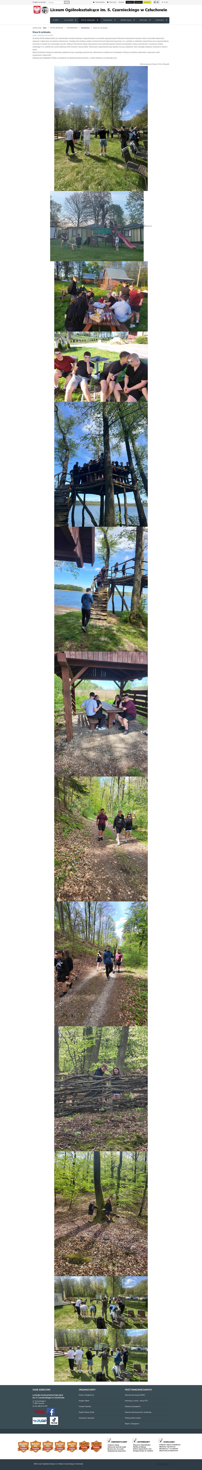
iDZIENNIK (107, 20)
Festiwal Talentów (85, 1406)
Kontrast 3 (147, 2)
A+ (167, 2)
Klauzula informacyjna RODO (135, 1395)
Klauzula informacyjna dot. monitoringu (138, 1412)
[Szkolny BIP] (40, 1412)
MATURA (143, 20)
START (55, 20)
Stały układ (155, 2)
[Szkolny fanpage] (51, 1412)
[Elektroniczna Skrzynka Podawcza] (40, 1421)
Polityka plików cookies (133, 1418)
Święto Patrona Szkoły (86, 1412)
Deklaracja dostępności (133, 1406)
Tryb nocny (112, 2)
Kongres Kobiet (84, 1401)
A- (162, 2)
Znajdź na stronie (39, 2)
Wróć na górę (161, 1464)
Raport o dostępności (132, 1424)
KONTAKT (160, 20)
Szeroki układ (157, 2)
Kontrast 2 (138, 2)
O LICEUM (68, 20)
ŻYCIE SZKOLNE (88, 20)
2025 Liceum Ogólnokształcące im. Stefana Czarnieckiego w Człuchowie (58, 1464)
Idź (68, 2)
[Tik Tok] (54, 1421)
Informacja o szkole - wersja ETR (136, 1401)
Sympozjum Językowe (86, 1418)
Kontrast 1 (130, 2)
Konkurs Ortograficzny (86, 1395)
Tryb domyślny (100, 2)
